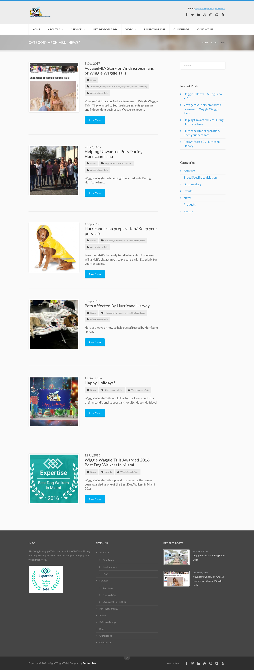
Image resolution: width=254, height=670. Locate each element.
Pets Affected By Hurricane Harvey (117, 305)
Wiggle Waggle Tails (99, 93)
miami (134, 86)
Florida (117, 86)
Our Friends (181, 29)
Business (95, 86)
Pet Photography (105, 29)
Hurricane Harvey (122, 240)
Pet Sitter (108, 588)
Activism (189, 171)
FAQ (105, 573)
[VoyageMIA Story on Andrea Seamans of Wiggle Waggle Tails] (176, 578)
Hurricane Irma (117, 163)
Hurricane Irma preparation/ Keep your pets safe (121, 231)
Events (188, 191)
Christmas (110, 390)
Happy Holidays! (100, 382)
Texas (142, 240)
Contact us (205, 29)
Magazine (125, 86)
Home (36, 29)
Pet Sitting (142, 86)
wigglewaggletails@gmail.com (210, 8)
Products (190, 204)
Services (77, 29)
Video (129, 29)
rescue (128, 163)
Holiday (119, 390)
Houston (109, 240)
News (93, 80)
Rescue (188, 211)
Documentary (192, 184)
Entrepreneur (106, 86)
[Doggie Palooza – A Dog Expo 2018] (176, 557)
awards (108, 472)
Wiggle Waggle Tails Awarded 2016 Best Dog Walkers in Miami (117, 462)
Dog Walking (109, 595)
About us (54, 29)
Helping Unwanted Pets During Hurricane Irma (114, 154)
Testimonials (110, 566)
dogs (107, 163)
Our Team (108, 560)
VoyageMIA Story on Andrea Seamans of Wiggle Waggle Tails (119, 70)
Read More (95, 119)
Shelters (135, 240)
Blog (101, 628)
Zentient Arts (89, 663)
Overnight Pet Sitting (114, 601)
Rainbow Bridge (154, 29)
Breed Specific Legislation (200, 177)
